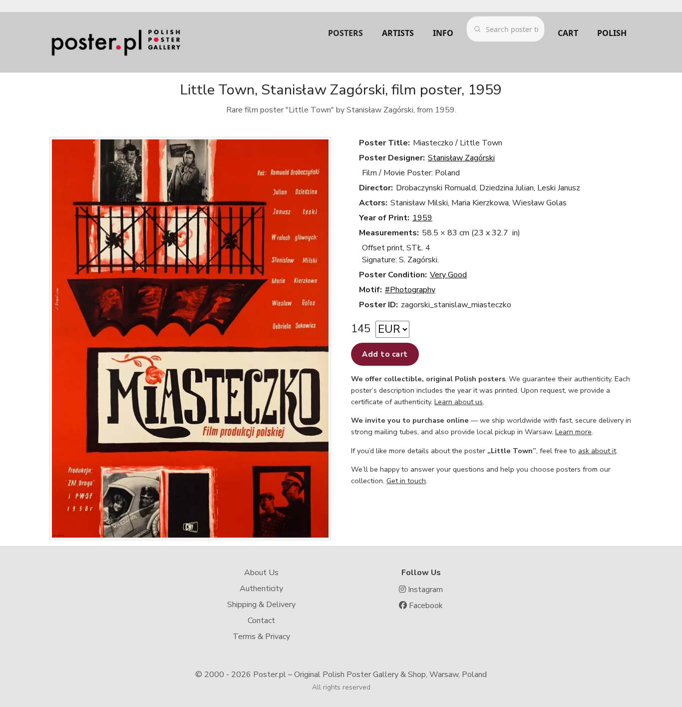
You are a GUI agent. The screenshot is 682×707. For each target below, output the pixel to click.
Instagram (424, 589)
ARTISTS (398, 32)
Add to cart (385, 354)
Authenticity (261, 588)
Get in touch (406, 481)
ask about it (597, 451)
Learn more (573, 432)
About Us (261, 572)
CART (568, 32)
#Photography (410, 289)
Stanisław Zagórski (461, 157)
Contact (261, 620)
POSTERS (345, 32)
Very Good (448, 274)
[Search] (477, 28)
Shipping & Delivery (261, 604)
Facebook (425, 605)
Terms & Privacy (261, 636)
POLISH (612, 32)
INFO (443, 32)
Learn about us (458, 402)
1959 (422, 217)
